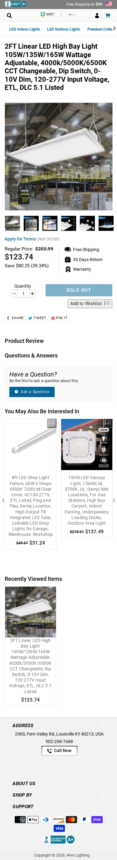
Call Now (62, 750)
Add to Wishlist (86, 303)
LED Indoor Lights (24, 29)
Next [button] (109, 223)
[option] (12, 223)
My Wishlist (89, 15)
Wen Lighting (78, 855)
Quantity (22, 286)
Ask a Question (34, 392)
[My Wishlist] (51, 423)
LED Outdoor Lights (63, 29)
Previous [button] (8, 223)
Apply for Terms (32, 238)
